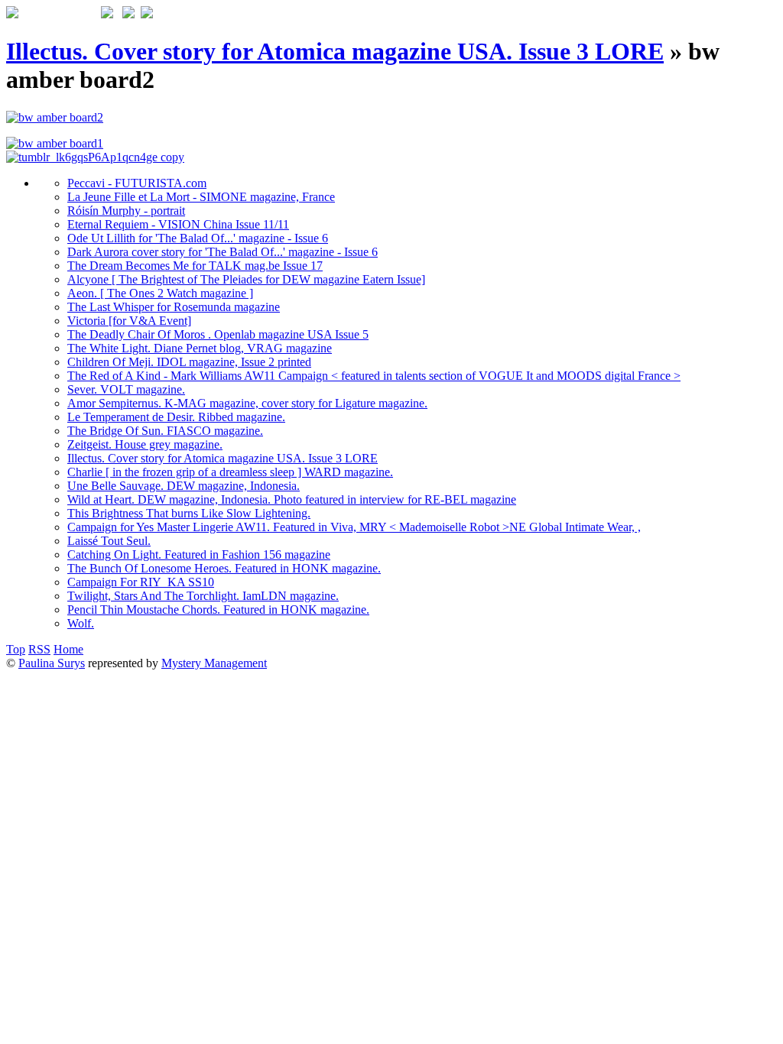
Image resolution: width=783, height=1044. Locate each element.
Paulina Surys (51, 663)
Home (68, 649)
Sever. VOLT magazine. (126, 389)
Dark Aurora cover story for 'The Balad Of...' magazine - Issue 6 (222, 251)
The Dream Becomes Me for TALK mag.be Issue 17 (195, 265)
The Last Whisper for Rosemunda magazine (173, 306)
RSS (39, 649)
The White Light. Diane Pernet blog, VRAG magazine (199, 348)
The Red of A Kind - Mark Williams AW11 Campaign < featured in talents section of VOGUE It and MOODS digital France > (374, 375)
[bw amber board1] (54, 143)
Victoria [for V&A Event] (129, 320)
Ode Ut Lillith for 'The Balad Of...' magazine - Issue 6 (197, 238)
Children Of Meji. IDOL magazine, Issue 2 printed (189, 361)
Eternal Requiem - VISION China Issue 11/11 (178, 224)
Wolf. (80, 623)
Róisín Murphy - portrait (126, 210)
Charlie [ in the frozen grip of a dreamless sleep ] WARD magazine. (230, 471)
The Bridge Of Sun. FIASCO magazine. (165, 430)
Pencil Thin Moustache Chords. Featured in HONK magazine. (218, 609)
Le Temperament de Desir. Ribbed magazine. (176, 416)
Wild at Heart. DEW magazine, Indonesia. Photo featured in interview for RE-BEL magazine (291, 499)
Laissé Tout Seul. (109, 540)
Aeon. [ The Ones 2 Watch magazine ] (160, 293)
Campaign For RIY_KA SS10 (140, 581)
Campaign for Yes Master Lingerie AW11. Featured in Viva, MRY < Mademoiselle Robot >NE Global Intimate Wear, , (354, 526)
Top (15, 649)
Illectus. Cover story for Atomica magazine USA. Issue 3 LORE (335, 51)
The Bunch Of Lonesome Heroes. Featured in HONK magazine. (224, 568)
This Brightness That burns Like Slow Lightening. (188, 513)
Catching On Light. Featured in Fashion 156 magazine (198, 554)
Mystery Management (214, 663)
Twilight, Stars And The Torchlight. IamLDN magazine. (203, 595)
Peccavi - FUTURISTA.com (136, 183)
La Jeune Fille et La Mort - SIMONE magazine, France (201, 196)
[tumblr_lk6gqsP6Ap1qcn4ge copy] (95, 157)
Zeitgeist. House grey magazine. (145, 444)
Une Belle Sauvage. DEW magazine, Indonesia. (183, 485)
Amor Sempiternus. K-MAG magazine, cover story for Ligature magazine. (247, 403)
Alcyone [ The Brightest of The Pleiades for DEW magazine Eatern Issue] (246, 279)
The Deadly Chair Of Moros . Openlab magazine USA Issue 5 (218, 334)
